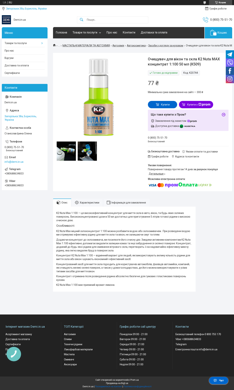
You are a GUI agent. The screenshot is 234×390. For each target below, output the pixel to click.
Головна (61, 32)
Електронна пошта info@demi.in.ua (196, 349)
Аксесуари (70, 364)
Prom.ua (134, 380)
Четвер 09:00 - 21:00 (132, 349)
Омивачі (69, 359)
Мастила (69, 354)
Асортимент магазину (18, 334)
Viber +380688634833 (188, 339)
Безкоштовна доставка (165, 151)
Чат (221, 380)
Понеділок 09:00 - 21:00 (134, 334)
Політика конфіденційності (138, 386)
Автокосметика (136, 45)
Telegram (181, 344)
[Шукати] (81, 20)
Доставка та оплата (154, 32)
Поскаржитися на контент (108, 386)
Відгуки (9, 57)
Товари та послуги (85, 32)
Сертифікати (12, 72)
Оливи (68, 339)
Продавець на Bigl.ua (117, 383)
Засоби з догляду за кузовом (165, 45)
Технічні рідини (73, 344)
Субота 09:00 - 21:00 (132, 359)
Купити (165, 104)
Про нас (111, 32)
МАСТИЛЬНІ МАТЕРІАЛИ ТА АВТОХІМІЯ (86, 45)
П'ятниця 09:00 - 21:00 (133, 354)
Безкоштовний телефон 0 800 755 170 (198, 334)
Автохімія (118, 45)
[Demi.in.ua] (6, 19)
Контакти (129, 32)
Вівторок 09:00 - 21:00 (133, 339)
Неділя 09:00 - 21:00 (131, 364)
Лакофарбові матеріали (78, 349)
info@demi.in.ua (14, 161)
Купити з (192, 104)
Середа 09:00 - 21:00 (132, 344)
